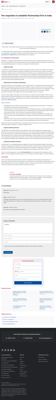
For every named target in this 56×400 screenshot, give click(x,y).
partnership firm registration (8, 54)
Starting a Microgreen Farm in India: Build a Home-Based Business (46, 300)
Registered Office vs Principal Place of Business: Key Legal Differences (19, 292)
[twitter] (5, 350)
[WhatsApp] (49, 31)
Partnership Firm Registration (9, 317)
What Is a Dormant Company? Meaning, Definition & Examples (20, 299)
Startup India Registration (9, 323)
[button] (8, 43)
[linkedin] (14, 350)
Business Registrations (13, 6)
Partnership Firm (22, 6)
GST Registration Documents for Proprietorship (19, 306)
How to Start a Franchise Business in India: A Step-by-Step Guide (46, 307)
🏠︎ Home (3, 6)
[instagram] (8, 350)
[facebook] (2, 350)
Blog (7, 6)
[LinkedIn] (47, 31)
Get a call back (28, 282)
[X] (44, 31)
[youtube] (11, 350)
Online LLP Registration (8, 319)
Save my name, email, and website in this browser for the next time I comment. (24, 246)
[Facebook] (42, 31)
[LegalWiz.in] (5, 1)
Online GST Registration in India (10, 321)
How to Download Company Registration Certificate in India (46, 292)
